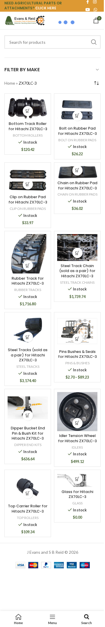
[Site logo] (24, 20)
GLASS (77, 503)
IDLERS (77, 447)
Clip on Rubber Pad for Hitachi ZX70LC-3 (27, 199)
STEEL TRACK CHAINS (77, 282)
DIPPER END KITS (27, 445)
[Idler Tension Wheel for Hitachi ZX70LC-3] (77, 411)
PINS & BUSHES (77, 363)
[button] (28, 111)
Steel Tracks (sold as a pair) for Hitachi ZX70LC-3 (28, 355)
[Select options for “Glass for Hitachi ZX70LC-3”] (77, 479)
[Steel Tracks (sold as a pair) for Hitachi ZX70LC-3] (28, 330)
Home (9, 83)
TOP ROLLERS (27, 517)
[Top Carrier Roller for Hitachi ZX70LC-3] (28, 487)
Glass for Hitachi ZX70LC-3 (77, 494)
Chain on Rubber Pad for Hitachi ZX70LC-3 (77, 185)
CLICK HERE (45, 8)
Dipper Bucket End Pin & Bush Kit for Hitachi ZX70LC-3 (28, 433)
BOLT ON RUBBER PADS (77, 140)
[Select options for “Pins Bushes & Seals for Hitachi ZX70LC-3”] (77, 339)
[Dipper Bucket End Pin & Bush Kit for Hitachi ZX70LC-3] (28, 408)
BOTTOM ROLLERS (28, 135)
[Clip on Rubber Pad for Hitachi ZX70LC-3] (28, 179)
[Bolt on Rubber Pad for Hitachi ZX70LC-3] (77, 110)
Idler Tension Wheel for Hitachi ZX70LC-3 (77, 438)
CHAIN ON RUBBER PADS (77, 194)
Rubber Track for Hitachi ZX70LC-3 (28, 281)
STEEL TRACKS (27, 366)
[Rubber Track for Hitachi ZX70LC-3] (28, 254)
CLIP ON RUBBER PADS (28, 208)
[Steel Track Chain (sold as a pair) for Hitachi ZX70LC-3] (77, 247)
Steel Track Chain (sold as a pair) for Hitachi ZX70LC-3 (77, 270)
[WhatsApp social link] (95, 10)
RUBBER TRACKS (27, 290)
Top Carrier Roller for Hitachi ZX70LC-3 (28, 509)
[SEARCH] (94, 42)
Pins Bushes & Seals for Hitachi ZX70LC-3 (77, 354)
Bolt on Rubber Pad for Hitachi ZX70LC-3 (77, 131)
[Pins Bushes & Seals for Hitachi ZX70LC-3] (77, 331)
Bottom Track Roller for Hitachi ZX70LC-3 (27, 126)
